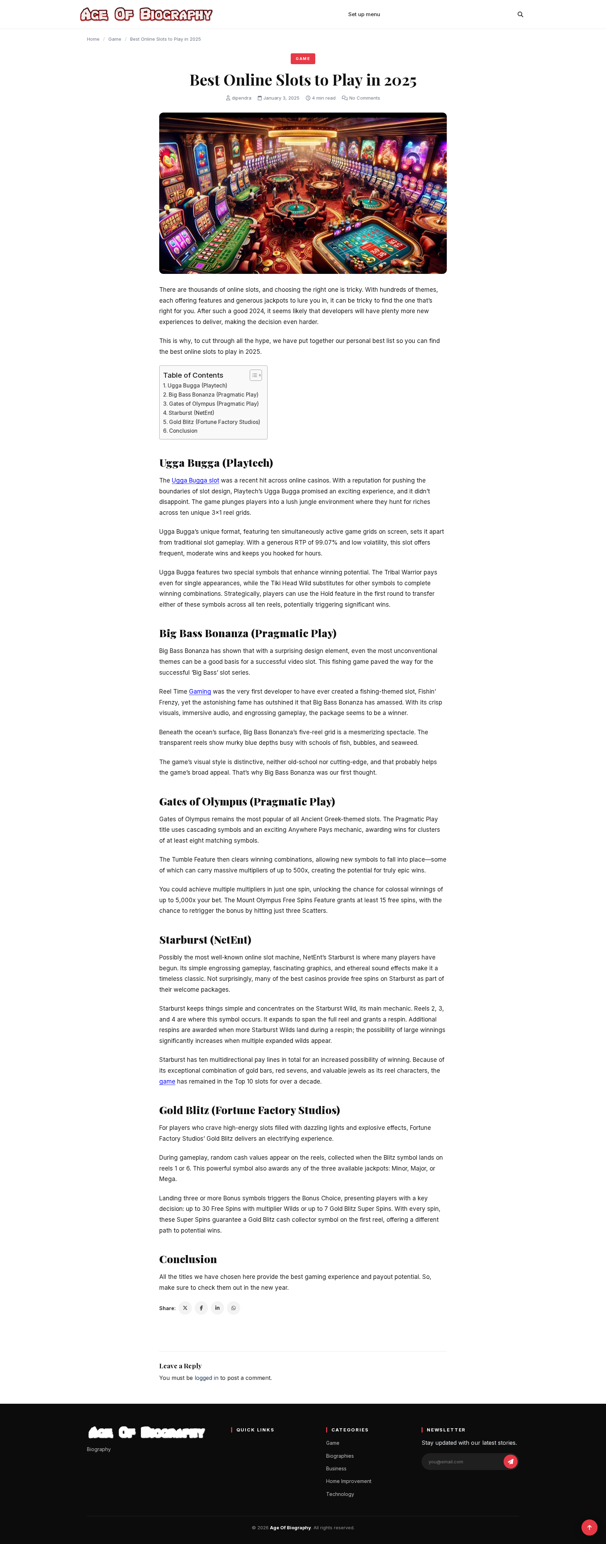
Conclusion (184, 430)
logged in (206, 1377)
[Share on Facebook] (201, 1308)
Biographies (340, 1456)
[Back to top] (589, 1527)
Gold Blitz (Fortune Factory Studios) (214, 422)
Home (93, 39)
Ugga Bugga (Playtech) (198, 385)
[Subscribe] (511, 1462)
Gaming (200, 691)
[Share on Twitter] (185, 1308)
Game (114, 39)
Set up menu (364, 14)
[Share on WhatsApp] (233, 1308)
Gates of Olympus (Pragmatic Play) (214, 403)
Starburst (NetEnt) (192, 413)
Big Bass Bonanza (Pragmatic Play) (214, 394)
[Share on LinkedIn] (217, 1308)
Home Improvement (348, 1481)
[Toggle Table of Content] (252, 375)
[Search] (520, 14)
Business (336, 1468)
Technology (340, 1494)
